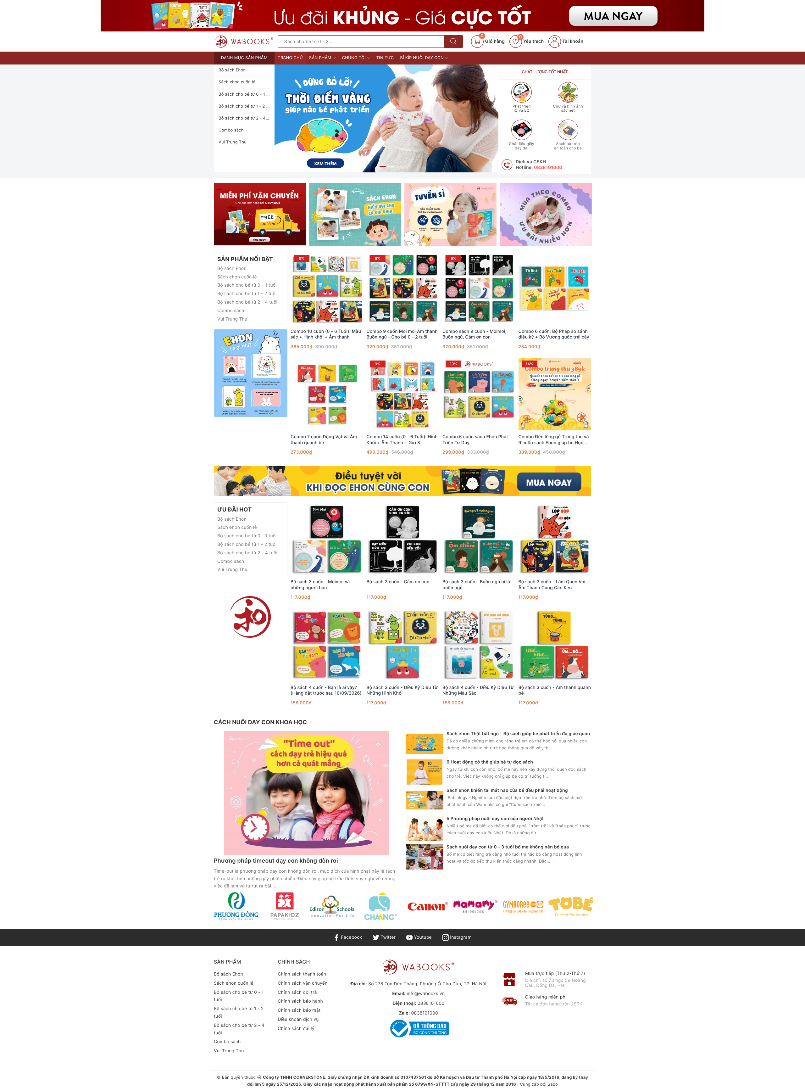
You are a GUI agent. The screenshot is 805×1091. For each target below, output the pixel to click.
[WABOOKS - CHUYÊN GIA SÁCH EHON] (244, 41)
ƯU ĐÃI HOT (234, 509)
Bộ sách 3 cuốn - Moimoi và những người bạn (320, 584)
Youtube (422, 937)
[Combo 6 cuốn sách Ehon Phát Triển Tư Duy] (478, 393)
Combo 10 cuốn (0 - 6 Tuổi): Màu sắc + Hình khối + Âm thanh (326, 334)
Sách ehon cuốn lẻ (237, 82)
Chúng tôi (354, 57)
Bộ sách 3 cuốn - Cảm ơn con (398, 582)
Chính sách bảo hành (300, 1001)
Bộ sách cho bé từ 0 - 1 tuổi (246, 94)
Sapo (553, 1084)
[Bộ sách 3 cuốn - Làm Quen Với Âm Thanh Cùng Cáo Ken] (555, 538)
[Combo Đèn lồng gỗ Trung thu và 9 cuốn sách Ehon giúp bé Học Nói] (555, 393)
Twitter (387, 937)
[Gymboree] (523, 906)
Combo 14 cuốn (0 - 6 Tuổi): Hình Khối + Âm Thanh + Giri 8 (402, 439)
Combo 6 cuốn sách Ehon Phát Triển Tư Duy (475, 439)
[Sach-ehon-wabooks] (402, 15)
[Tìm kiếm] (453, 41)
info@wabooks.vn (426, 993)
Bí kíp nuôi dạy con (422, 57)
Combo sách (231, 130)
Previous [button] (196, 911)
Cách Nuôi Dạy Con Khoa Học (260, 722)
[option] (386, 118)
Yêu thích (531, 41)
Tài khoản (572, 41)
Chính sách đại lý (296, 1028)
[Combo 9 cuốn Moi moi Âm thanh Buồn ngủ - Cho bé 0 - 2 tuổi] (403, 288)
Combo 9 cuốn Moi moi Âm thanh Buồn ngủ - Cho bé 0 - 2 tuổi (402, 334)
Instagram (460, 937)
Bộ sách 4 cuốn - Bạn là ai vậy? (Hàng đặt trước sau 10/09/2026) (326, 690)
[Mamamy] (475, 906)
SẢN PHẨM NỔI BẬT (245, 259)
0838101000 (548, 167)
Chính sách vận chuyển (302, 983)
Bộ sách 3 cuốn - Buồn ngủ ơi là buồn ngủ (476, 584)
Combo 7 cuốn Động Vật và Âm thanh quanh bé (324, 439)
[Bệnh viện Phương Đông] (236, 906)
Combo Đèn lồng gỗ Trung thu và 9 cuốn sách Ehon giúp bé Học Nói (554, 439)
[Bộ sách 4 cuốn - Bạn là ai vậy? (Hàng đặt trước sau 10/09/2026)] (327, 644)
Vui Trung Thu (233, 142)
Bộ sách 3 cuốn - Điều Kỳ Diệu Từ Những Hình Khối (402, 690)
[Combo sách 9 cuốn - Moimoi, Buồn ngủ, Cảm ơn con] (478, 288)
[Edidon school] (331, 906)
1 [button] (383, 166)
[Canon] (427, 906)
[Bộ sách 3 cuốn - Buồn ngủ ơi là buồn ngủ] (478, 538)
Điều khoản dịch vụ (298, 1019)
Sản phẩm (321, 57)
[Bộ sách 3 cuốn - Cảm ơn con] (403, 538)
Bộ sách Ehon (232, 70)
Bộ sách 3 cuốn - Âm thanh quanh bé (555, 690)
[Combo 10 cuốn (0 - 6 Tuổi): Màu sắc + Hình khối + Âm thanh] (327, 288)
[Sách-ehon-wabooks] (250, 616)
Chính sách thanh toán (302, 974)
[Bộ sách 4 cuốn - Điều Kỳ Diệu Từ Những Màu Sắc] (478, 644)
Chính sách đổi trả (297, 992)
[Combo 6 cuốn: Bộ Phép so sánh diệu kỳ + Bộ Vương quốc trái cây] (555, 288)
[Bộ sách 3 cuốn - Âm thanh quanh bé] (555, 644)
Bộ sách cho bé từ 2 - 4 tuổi (247, 118)
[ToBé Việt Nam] (570, 906)
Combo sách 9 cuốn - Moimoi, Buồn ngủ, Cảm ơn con (474, 334)
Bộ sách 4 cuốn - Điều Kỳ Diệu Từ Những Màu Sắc (478, 690)
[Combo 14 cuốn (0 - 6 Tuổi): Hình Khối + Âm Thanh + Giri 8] (403, 393)
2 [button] (390, 166)
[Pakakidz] (284, 906)
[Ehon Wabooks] (386, 118)
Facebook (351, 937)
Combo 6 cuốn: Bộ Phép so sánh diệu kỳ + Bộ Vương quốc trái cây (554, 334)
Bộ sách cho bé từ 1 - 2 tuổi (246, 106)
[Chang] (379, 906)
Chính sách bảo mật (299, 1010)
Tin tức (385, 57)
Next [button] (608, 911)
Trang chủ (290, 57)
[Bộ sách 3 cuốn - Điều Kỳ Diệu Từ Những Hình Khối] (403, 644)
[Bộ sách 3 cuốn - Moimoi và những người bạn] (327, 538)
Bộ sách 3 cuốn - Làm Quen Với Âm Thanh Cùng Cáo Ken (552, 584)
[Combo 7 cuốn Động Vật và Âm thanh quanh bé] (327, 393)
